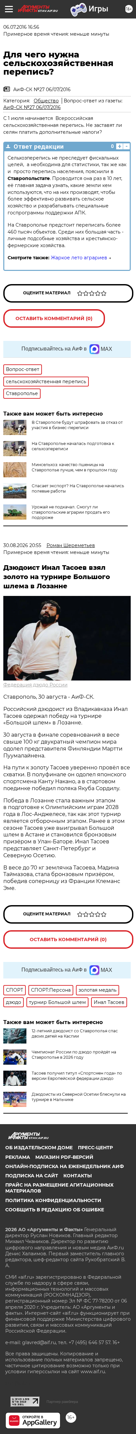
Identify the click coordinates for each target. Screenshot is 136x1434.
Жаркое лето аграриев (79, 258)
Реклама (17, 1157)
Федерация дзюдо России (35, 685)
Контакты (77, 1176)
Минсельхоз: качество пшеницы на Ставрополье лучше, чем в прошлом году (75, 467)
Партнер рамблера (62, 1402)
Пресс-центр (95, 1148)
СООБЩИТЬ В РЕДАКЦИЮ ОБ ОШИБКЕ (54, 1210)
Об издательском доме (39, 1148)
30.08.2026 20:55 (22, 545)
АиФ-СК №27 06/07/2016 (32, 107)
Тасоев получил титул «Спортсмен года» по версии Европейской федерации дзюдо (77, 1076)
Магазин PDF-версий (64, 1157)
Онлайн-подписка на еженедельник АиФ (64, 1166)
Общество (46, 101)
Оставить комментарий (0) (54, 318)
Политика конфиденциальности (53, 1200)
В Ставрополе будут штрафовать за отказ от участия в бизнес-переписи (77, 425)
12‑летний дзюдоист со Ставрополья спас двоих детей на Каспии (75, 1033)
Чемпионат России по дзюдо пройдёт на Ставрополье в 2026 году (74, 1054)
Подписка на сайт (31, 1176)
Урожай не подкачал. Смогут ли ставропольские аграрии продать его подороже (71, 512)
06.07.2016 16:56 (21, 27)
